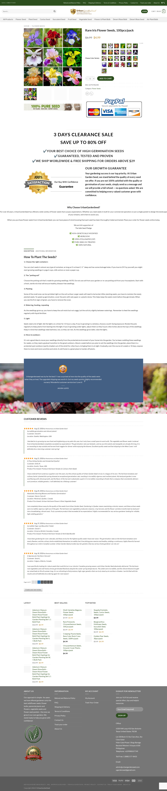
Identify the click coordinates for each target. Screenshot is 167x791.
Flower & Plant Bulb (102, 19)
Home (26, 26)
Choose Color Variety (92, 58)
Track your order (145, 3)
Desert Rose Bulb (120, 19)
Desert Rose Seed (137, 19)
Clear (141, 43)
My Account (90, 698)
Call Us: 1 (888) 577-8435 (9, 2)
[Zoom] (27, 83)
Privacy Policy (123, 3)
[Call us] (164, 3)
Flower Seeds (38, 26)
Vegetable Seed (85, 19)
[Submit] (54, 11)
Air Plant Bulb (152, 19)
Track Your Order (92, 702)
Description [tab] (29, 251)
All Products (8, 19)
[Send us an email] (162, 3)
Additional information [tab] (46, 251)
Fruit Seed (72, 19)
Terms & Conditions (110, 3)
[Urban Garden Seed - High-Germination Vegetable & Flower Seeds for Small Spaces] (84, 11)
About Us (157, 3)
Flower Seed (21, 19)
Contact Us (134, 3)
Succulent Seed (59, 19)
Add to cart (105, 78)
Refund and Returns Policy (72, 3)
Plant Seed (33, 19)
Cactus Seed (45, 19)
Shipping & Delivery (94, 3)
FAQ (84, 3)
